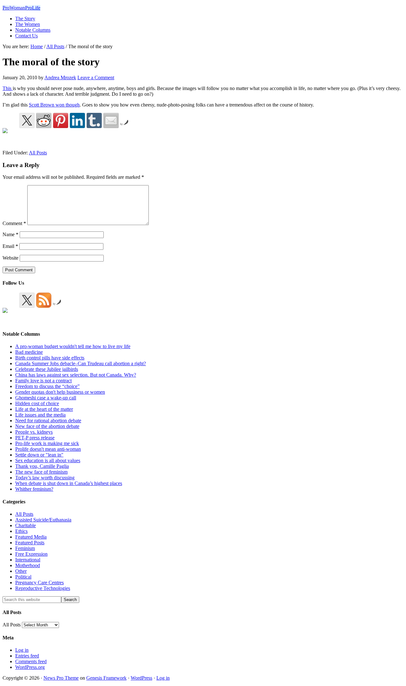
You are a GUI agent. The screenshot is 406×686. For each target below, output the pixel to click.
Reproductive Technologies (42, 588)
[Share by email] (111, 120)
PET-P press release (35, 437)
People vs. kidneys (34, 432)
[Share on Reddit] (43, 120)
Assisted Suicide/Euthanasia (43, 519)
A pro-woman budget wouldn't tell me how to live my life (72, 346)
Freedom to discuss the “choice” (47, 386)
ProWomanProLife (21, 7)
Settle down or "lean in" (39, 454)
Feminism (25, 548)
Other (21, 571)
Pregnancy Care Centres (39, 582)
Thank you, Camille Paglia (42, 466)
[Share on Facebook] (10, 135)
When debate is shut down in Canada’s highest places (68, 483)
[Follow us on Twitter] (27, 300)
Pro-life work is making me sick (47, 443)
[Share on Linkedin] (77, 120)
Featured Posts (29, 542)
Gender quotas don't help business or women (60, 392)
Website (10, 258)
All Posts (38, 152)
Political (23, 576)
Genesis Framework (106, 678)
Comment (14, 223)
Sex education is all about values (47, 460)
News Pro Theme (61, 678)
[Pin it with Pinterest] (60, 120)
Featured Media (31, 537)
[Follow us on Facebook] (10, 315)
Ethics (21, 531)
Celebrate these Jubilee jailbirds (46, 369)
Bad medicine (29, 352)
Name (10, 234)
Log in (22, 650)
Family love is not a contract (43, 380)
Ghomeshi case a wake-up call (45, 397)
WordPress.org (30, 667)
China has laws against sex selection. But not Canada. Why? (75, 375)
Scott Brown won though (54, 104)
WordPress (141, 678)
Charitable (25, 525)
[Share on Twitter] (27, 120)
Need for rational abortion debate (48, 420)
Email (10, 246)
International (27, 559)
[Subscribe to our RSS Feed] (43, 300)
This (8, 88)
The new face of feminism (41, 472)
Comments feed (31, 661)
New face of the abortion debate (47, 426)
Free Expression (31, 554)
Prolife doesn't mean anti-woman (48, 449)
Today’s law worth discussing (45, 477)
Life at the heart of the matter (44, 409)
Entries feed (27, 655)
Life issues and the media (40, 414)
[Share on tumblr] (94, 120)
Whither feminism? (34, 489)
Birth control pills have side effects (49, 357)
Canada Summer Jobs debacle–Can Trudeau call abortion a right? (80, 363)
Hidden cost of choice (37, 403)
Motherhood (27, 565)
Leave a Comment (95, 77)
